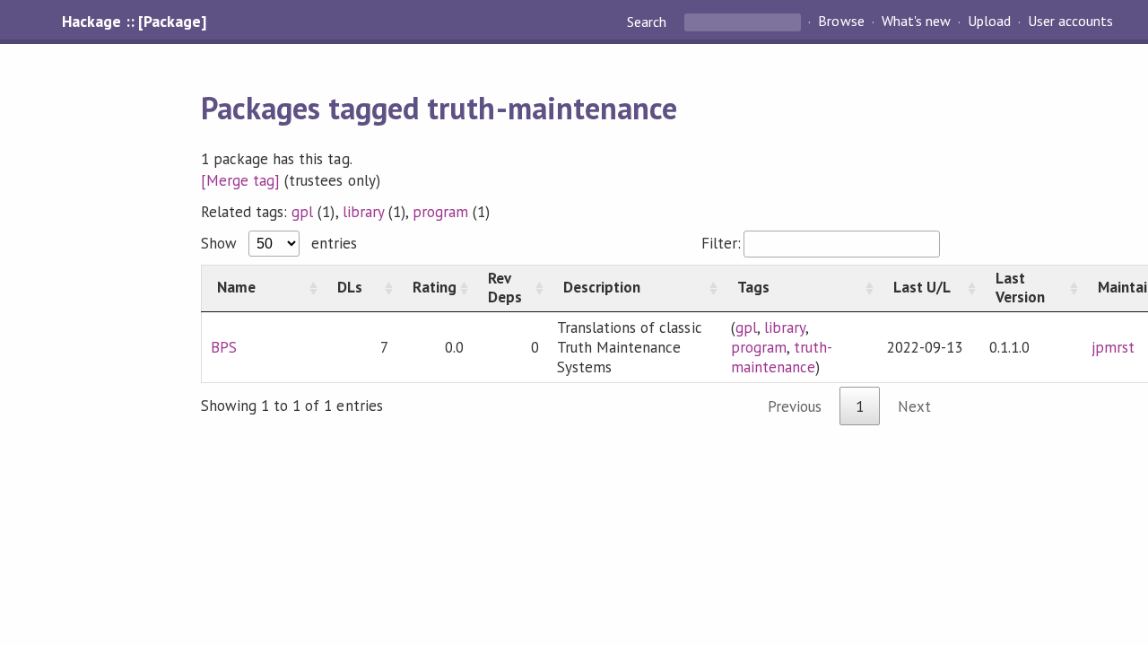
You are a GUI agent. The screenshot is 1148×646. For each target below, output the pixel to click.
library (363, 212)
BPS (224, 347)
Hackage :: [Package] (133, 21)
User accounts (1070, 22)
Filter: (721, 243)
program (440, 212)
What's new (916, 22)
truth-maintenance (781, 357)
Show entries (279, 243)
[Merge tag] (240, 180)
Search (648, 22)
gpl (302, 212)
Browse (841, 22)
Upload (989, 22)
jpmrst (1113, 347)
